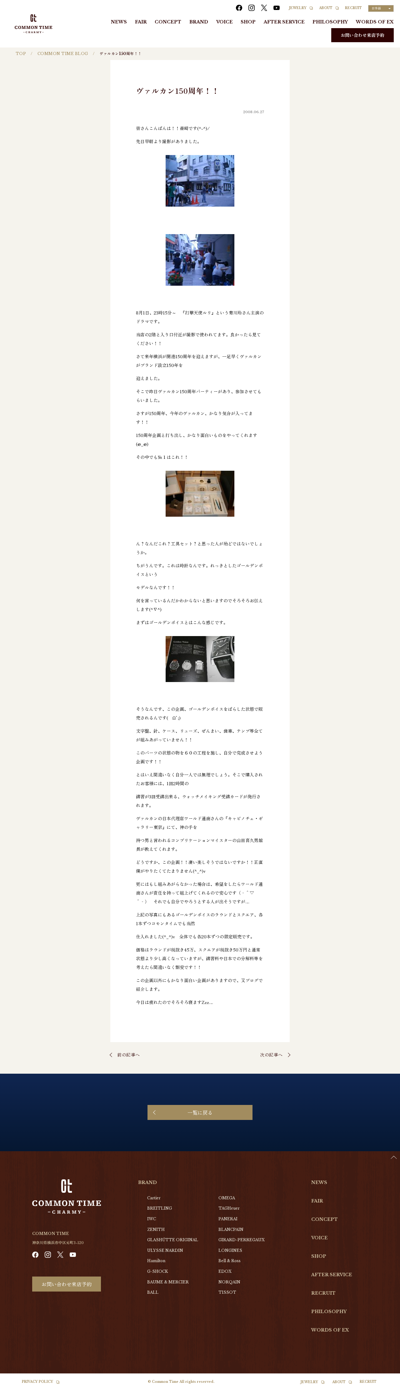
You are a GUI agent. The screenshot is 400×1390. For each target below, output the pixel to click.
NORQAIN (229, 1282)
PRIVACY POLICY (37, 1382)
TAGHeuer (229, 1208)
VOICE (224, 22)
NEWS (119, 22)
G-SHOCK (157, 1271)
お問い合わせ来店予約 (362, 35)
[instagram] (251, 8)
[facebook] (239, 8)
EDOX (225, 1271)
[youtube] (276, 8)
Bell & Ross (229, 1260)
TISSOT (227, 1292)
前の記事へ (128, 1054)
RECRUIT (353, 8)
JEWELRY (298, 8)
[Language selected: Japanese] (384, 1384)
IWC (151, 1219)
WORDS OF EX (375, 22)
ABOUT (325, 8)
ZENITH (156, 1229)
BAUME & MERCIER (168, 1282)
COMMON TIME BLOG (63, 53)
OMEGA (226, 1198)
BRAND (198, 22)
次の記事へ (271, 1054)
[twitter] (264, 8)
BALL (152, 1292)
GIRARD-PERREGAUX (241, 1239)
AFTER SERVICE (284, 22)
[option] (384, 1385)
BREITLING (159, 1208)
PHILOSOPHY (330, 22)
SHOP (248, 22)
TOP (21, 53)
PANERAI (228, 1219)
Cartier (154, 1198)
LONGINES (230, 1250)
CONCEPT (168, 22)
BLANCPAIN (230, 1229)
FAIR (141, 22)
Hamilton (156, 1260)
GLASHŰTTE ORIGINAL (172, 1239)
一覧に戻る (200, 1112)
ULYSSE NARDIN (165, 1250)
